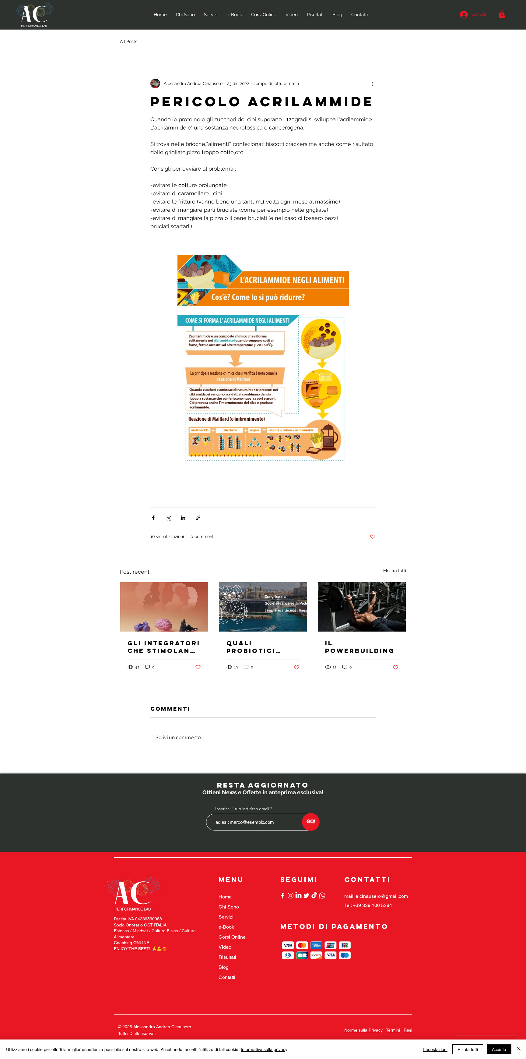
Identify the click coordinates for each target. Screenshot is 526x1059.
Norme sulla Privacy (363, 1030)
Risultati (227, 957)
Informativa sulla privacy (264, 1049)
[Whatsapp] (322, 895)
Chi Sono (229, 907)
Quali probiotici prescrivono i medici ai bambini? (259, 646)
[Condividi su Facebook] (153, 518)
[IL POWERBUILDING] (362, 607)
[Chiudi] (518, 1049)
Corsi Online (232, 937)
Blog (224, 967)
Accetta (499, 1049)
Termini (393, 1030)
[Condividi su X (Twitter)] (168, 518)
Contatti (227, 977)
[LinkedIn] (298, 895)
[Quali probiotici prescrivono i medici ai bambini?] (263, 607)
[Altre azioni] (372, 83)
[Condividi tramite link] (198, 518)
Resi (408, 1030)
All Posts (128, 41)
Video (225, 947)
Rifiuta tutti (468, 1049)
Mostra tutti (394, 570)
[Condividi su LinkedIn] (183, 518)
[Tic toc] (314, 895)
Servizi (226, 917)
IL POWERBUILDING (360, 646)
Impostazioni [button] (435, 1049)
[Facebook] (282, 895)
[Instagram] (290, 895)
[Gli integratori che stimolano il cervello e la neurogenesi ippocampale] (164, 607)
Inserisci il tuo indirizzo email (242, 808)
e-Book (226, 927)
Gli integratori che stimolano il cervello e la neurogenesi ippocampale (164, 646)
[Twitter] (306, 895)
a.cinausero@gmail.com (382, 896)
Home (225, 897)
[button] (502, 14)
